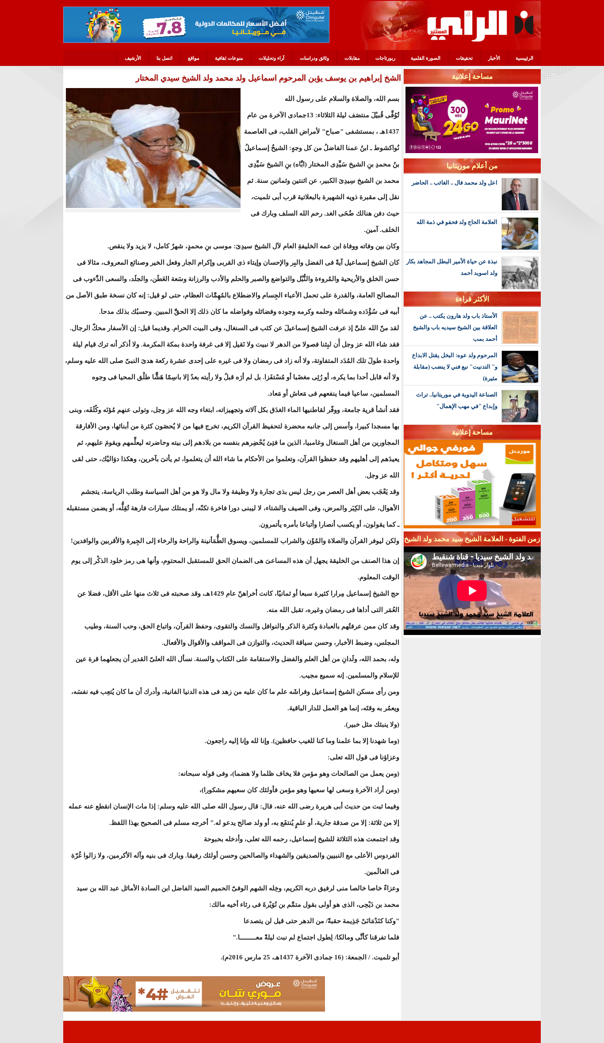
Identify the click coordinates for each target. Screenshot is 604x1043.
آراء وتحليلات (271, 58)
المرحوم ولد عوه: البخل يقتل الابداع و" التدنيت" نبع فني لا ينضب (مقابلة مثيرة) (454, 366)
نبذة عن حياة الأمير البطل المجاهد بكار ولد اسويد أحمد (451, 267)
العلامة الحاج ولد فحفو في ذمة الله (457, 222)
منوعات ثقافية (229, 58)
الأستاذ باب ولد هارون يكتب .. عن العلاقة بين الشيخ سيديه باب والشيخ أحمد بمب (455, 327)
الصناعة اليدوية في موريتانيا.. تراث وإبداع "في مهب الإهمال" (456, 400)
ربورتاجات (385, 58)
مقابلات (352, 58)
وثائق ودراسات (314, 58)
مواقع (193, 58)
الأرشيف (133, 58)
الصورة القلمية (425, 58)
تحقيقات (464, 58)
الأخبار (494, 58)
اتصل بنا (164, 58)
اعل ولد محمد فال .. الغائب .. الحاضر (454, 182)
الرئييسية (524, 58)
